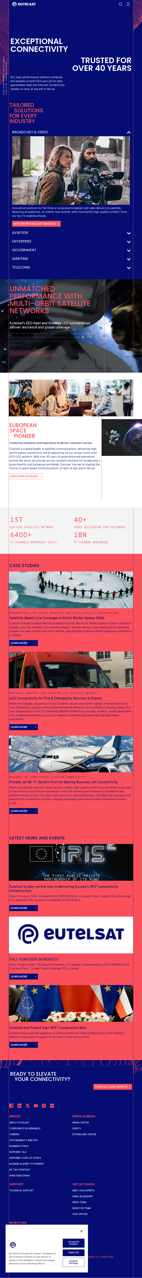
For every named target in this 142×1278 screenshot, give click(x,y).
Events (76, 1128)
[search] (120, 4)
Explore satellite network (30, 353)
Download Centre (84, 1134)
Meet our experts (83, 1190)
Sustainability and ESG (23, 1140)
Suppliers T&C (18, 1152)
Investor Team (81, 1208)
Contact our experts (111, 1087)
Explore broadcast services (35, 224)
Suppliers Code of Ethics (25, 1158)
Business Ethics (19, 1146)
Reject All (74, 1252)
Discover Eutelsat (24, 476)
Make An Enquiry (82, 1196)
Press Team (79, 1202)
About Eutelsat (19, 1122)
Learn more (19, 643)
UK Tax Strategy (19, 1169)
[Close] (81, 1231)
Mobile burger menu (128, 4)
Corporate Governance (25, 1128)
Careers (14, 1134)
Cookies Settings (73, 1262)
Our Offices (80, 1214)
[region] (47, 1248)
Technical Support (21, 1190)
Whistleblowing (19, 1175)
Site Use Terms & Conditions (95, 1257)
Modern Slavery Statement (26, 1164)
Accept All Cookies (73, 1243)
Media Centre (80, 1122)
